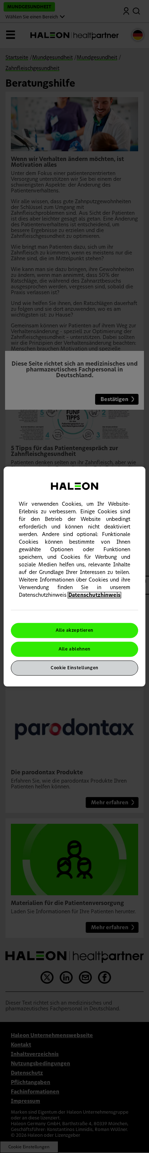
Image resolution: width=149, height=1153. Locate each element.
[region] (74, 577)
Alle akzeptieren (74, 630)
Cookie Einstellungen (74, 668)
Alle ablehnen (74, 649)
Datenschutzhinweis (94, 595)
